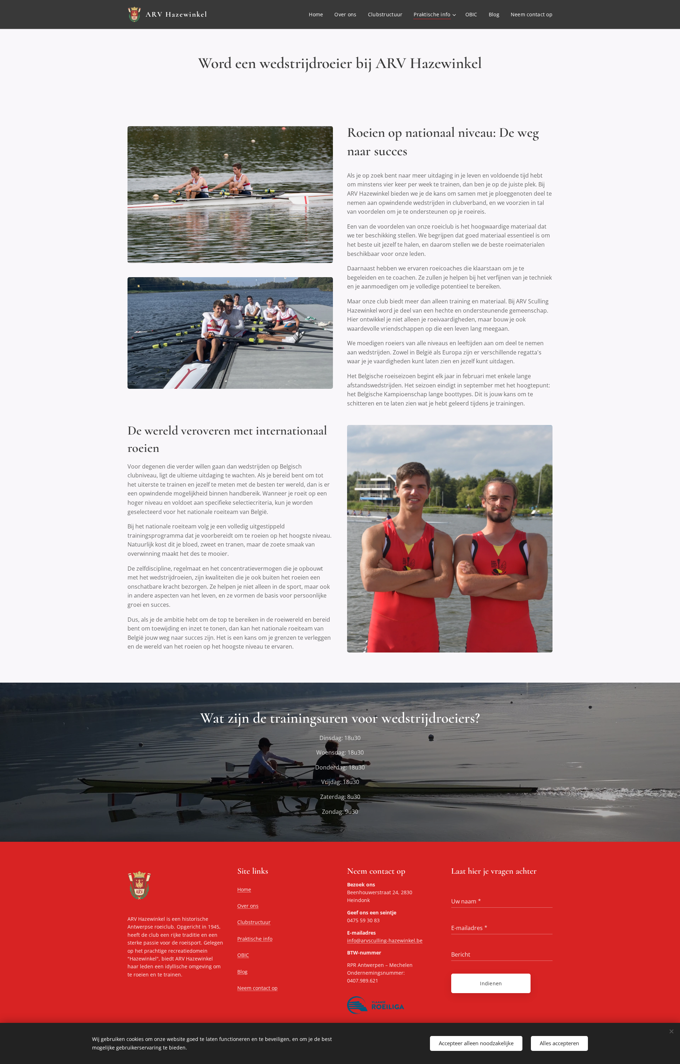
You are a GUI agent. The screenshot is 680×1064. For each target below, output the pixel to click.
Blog (242, 971)
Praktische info (254, 938)
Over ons (248, 905)
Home (244, 889)
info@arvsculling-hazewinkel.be (385, 940)
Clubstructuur (254, 922)
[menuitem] (318, 14)
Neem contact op (257, 988)
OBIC (243, 955)
